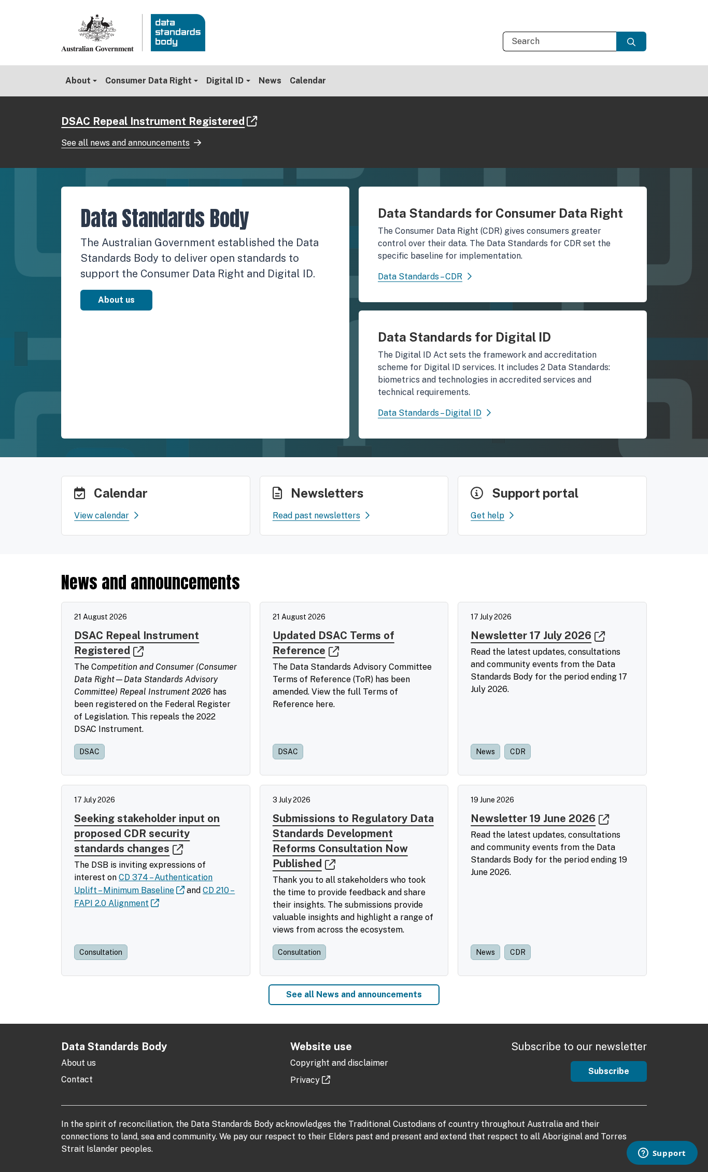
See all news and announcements (125, 143)
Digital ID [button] (225, 81)
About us (116, 300)
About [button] (78, 81)
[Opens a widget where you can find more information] (662, 1154)
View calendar (101, 515)
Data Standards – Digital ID (430, 413)
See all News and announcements (354, 994)
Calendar (308, 81)
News (270, 81)
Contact (77, 1079)
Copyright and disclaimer (339, 1063)
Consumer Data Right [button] (148, 81)
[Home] (137, 32)
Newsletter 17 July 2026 (531, 635)
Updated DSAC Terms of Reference (333, 643)
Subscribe (608, 1071)
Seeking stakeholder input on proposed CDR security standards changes (147, 833)
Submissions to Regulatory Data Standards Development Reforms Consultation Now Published (353, 841)
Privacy (305, 1080)
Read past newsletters (316, 515)
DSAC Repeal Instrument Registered (153, 121)
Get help (487, 515)
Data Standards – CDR (420, 276)
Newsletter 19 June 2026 (533, 818)
